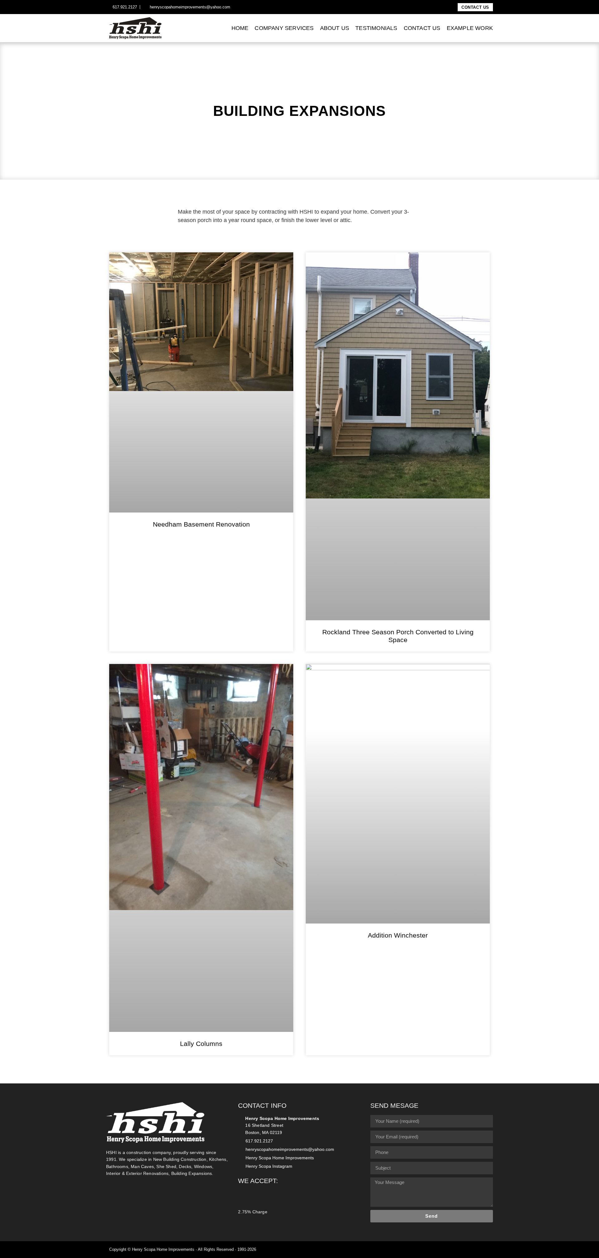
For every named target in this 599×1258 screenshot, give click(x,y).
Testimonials (376, 28)
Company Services (284, 28)
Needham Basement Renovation (201, 524)
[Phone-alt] (479, 1249)
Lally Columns (201, 1043)
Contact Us (422, 28)
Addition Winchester (398, 935)
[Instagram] (242, 7)
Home (240, 28)
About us (334, 28)
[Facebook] (235, 7)
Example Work (470, 28)
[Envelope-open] (487, 1249)
